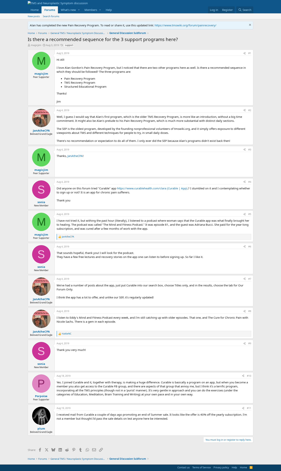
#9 (249, 343)
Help (109, 10)
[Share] (244, 53)
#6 (249, 246)
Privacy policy (221, 467)
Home (35, 10)
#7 (249, 278)
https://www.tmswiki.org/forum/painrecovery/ (185, 25)
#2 (249, 110)
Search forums (51, 16)
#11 (249, 408)
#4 (249, 181)
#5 (249, 214)
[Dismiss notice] (249, 25)
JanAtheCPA (75, 156)
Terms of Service (201, 467)
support (69, 45)
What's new (68, 10)
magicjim (36, 45)
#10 (249, 375)
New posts (34, 16)
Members (90, 10)
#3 (249, 149)
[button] (79, 9)
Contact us (183, 467)
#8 (249, 311)
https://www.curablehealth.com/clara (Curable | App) (152, 188)
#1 (249, 53)
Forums (49, 10)
